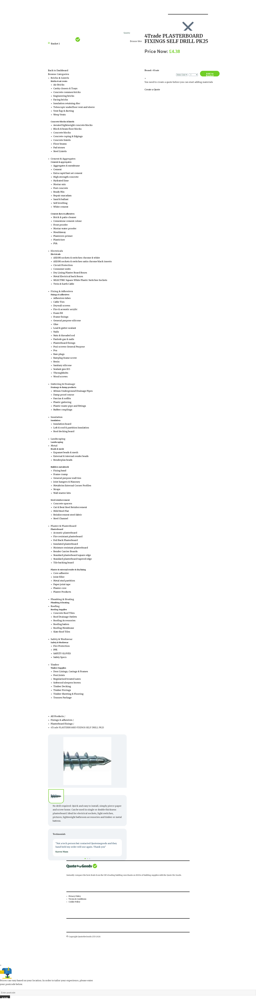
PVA (55, 243)
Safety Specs (60, 657)
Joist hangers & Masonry (66, 481)
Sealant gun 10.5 (61, 369)
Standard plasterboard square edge (72, 555)
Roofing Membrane (63, 628)
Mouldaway (59, 232)
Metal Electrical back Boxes (68, 276)
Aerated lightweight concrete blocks (73, 125)
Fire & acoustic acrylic (65, 309)
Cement (57, 169)
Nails (56, 331)
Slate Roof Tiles (61, 631)
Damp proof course (63, 394)
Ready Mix (59, 191)
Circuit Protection (63, 265)
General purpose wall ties (67, 478)
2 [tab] (87, 858)
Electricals (56, 254)
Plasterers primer (63, 236)
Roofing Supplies (59, 609)
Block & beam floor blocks (67, 129)
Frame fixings (60, 316)
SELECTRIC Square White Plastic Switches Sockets (80, 280)
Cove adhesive (61, 573)
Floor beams (60, 143)
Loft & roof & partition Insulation (71, 427)
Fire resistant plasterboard (67, 536)
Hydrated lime (61, 180)
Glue (55, 324)
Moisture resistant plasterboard (70, 547)
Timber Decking (62, 686)
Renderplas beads (62, 460)
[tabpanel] (87, 847)
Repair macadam (62, 195)
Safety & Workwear (59, 642)
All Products (57, 716)
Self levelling (60, 203)
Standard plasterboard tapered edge (72, 559)
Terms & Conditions (77, 899)
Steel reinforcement (60, 500)
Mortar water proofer (64, 228)
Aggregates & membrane (66, 165)
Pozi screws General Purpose (69, 346)
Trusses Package (62, 697)
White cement (60, 206)
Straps (56, 489)
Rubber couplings (62, 409)
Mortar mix (59, 184)
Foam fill (58, 313)
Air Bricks (58, 84)
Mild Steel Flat (61, 511)
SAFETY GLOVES (62, 653)
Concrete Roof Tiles (64, 613)
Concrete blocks (62, 132)
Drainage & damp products (63, 387)
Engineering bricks (63, 96)
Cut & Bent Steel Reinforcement (70, 507)
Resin (56, 361)
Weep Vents (59, 114)
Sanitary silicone (62, 365)
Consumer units (62, 269)
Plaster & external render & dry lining (68, 570)
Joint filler (59, 577)
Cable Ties (59, 302)
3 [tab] (89, 858)
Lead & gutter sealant (64, 328)
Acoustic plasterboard (65, 532)
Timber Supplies (58, 668)
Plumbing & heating (60, 603)
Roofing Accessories (64, 620)
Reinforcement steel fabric (67, 514)
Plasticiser (59, 239)
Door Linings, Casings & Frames (70, 671)
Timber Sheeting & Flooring (68, 693)
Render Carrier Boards (65, 551)
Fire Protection (61, 646)
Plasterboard (57, 529)
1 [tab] (85, 858)
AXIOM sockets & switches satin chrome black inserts (82, 261)
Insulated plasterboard (65, 544)
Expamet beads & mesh (65, 452)
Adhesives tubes (62, 298)
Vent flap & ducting (63, 111)
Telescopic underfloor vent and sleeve (74, 107)
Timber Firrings (62, 690)
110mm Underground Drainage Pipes (73, 391)
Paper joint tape (61, 584)
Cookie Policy (74, 902)
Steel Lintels (60, 151)
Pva (55, 350)
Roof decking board (63, 431)
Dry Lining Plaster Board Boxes (70, 272)
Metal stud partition (64, 580)
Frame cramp (60, 474)
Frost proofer (60, 224)
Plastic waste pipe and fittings (69, 406)
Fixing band (59, 470)
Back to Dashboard (58, 70)
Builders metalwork (60, 467)
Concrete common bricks (67, 92)
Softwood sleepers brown (67, 682)
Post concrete (60, 188)
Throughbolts (60, 372)
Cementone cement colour (67, 221)
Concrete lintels (62, 140)
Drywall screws (61, 305)
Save (5, 998)
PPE (55, 649)
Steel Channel (60, 518)
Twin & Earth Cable (63, 283)
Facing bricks (60, 99)
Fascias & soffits (62, 398)
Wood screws (60, 376)
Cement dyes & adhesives (63, 214)
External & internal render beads (71, 456)
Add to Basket (210, 74)
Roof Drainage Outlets (65, 616)
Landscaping (57, 442)
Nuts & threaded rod (64, 335)
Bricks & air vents (59, 81)
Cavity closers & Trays (65, 88)
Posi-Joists (59, 675)
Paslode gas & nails (63, 339)
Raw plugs (59, 354)
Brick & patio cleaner (64, 217)
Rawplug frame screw (65, 358)
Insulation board (62, 424)
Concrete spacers (62, 503)
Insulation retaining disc (66, 103)
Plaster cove (59, 588)
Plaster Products (62, 591)
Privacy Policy (75, 896)
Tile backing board (63, 562)
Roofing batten (61, 624)
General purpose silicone (67, 320)
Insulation (55, 420)
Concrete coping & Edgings (68, 136)
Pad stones (59, 147)
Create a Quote (152, 89)
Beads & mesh (57, 449)
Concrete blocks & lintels (62, 122)
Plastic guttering (62, 402)
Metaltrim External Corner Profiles (72, 485)
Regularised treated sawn (67, 679)
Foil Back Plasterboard (65, 540)
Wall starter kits (62, 493)
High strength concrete (66, 177)
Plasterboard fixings (64, 343)
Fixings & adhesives (60, 295)
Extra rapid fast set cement (67, 173)
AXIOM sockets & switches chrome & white (76, 257)
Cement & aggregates (61, 162)
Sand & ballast (60, 199)
